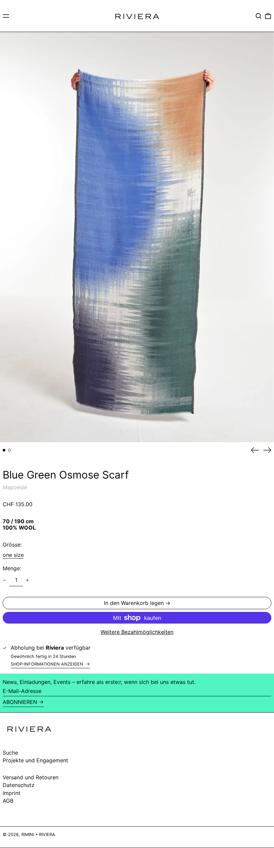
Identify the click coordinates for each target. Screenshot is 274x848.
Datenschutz (18, 785)
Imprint (11, 793)
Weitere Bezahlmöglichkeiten (137, 632)
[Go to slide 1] (4, 450)
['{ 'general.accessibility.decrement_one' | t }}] (4, 580)
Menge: (12, 568)
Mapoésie (15, 487)
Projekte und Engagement (35, 760)
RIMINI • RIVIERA (38, 834)
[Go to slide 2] (9, 450)
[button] (258, 16)
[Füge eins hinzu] (27, 580)
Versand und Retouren (30, 777)
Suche (10, 752)
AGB (8, 800)
